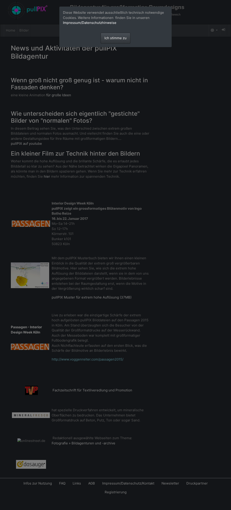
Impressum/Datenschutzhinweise (89, 23)
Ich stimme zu (115, 38)
